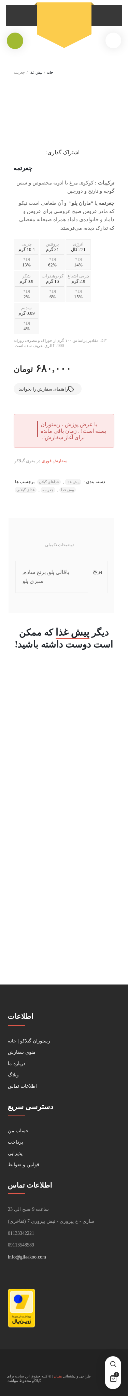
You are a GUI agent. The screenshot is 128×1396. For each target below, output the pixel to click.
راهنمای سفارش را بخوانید (43, 389)
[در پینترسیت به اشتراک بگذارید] (29, 151)
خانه (50, 72)
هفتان (58, 1376)
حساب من (18, 1130)
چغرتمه (48, 490)
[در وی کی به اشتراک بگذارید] (16, 151)
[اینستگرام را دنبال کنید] (12, 1365)
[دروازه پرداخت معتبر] (21, 1325)
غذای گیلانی (25, 490)
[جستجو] (113, 1364)
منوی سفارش (21, 1052)
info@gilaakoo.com (27, 1257)
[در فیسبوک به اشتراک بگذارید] (42, 151)
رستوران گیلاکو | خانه (29, 1040)
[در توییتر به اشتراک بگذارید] (36, 151)
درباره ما (16, 1063)
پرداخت (15, 1142)
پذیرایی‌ (15, 1153)
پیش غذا (35, 72)
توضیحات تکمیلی (59, 544)
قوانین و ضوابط (23, 1164)
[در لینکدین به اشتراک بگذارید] (23, 151)
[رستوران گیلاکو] (64, 21)
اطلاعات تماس (22, 1086)
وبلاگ (13, 1074)
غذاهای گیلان (49, 482)
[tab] (59, 546)
